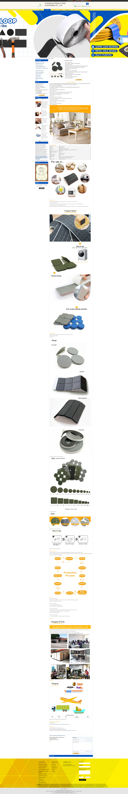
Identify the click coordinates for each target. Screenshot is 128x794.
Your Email (81, 765)
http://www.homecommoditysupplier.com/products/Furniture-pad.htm (59, 724)
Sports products (41, 780)
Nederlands (79, 0)
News (54, 9)
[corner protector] (64, 34)
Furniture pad (44, 58)
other (39, 784)
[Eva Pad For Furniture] (56, 67)
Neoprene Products (39, 73)
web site (65, 788)
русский (75, 0)
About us (53, 769)
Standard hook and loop (43, 764)
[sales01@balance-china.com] (50, 741)
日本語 (81, 0)
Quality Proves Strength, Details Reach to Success (84, 769)
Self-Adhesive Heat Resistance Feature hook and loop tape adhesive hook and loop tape (44, 130)
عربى (69, 0)
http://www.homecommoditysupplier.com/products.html (68, 730)
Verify (80, 775)
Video (61, 9)
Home (41, 9)
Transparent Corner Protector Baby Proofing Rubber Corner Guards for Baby (44, 101)
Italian (77, 0)
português (87, 0)
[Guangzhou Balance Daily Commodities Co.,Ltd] (39, 5)
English (67, 0)
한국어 (83, 0)
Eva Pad (63, 735)
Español (85, 0)
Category (39, 58)
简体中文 (89, 0)
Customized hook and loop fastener (42, 68)
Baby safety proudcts (39, 78)
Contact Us (67, 9)
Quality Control (80, 9)
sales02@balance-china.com (87, 6)
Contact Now (41, 95)
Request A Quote (87, 9)
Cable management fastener (40, 66)
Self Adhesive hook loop (40, 63)
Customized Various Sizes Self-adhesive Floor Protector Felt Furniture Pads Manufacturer (44, 124)
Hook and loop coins (42, 767)
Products (47, 9)
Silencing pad (59, 735)
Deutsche (73, 0)
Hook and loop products (40, 72)
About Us (74, 9)
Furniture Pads (54, 735)
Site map (53, 771)
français (71, 0)
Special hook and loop (39, 70)
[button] (127, 34)
